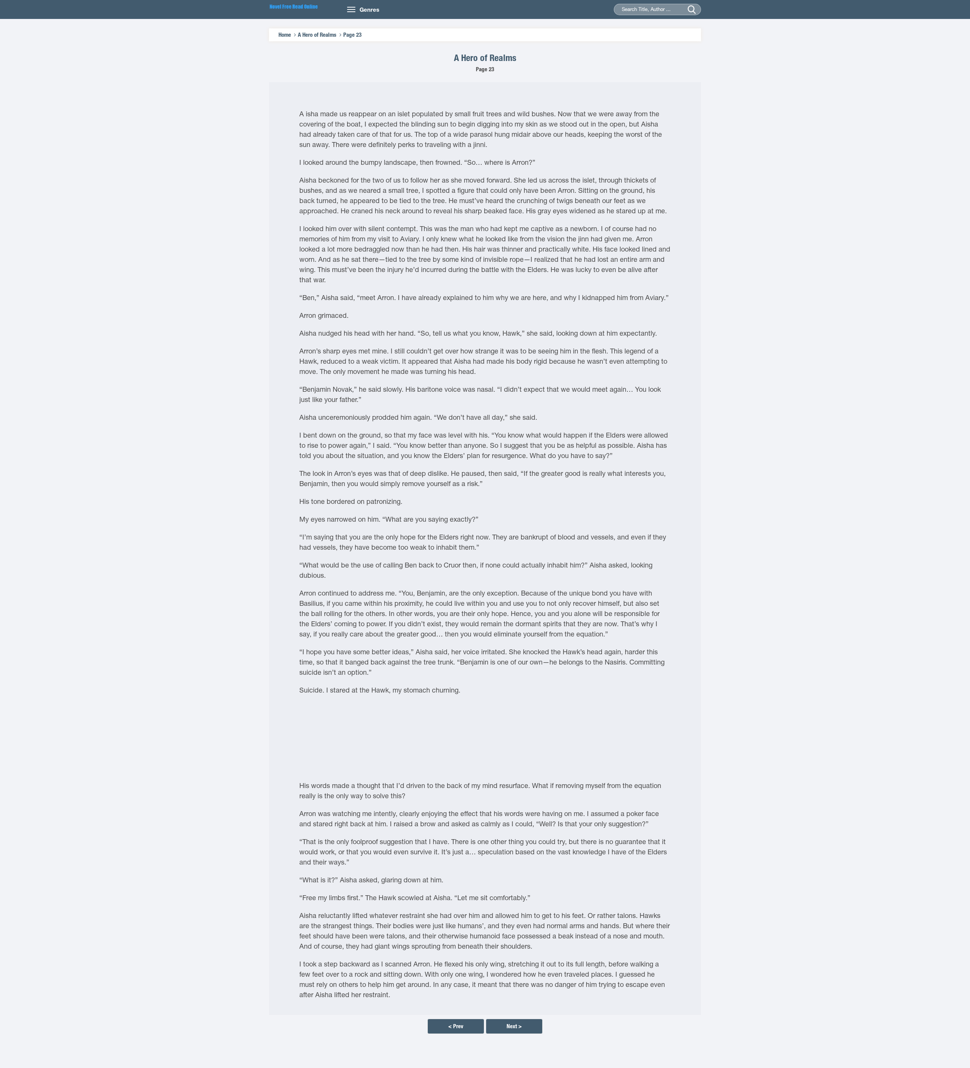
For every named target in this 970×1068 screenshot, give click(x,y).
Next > (514, 1026)
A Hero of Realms (317, 34)
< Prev (455, 1026)
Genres (369, 9)
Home (284, 34)
